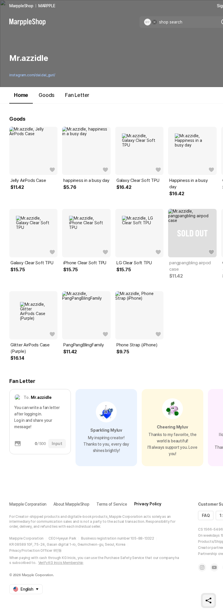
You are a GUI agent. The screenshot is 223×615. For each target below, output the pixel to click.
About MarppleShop (71, 504)
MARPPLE (46, 5)
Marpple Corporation (27, 504)
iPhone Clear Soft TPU (84, 262)
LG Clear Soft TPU (134, 262)
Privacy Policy (147, 504)
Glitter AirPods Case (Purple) (30, 348)
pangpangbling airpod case (190, 266)
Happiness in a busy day (188, 183)
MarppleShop (21, 5)
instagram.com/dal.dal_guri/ (32, 75)
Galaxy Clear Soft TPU (137, 180)
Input (57, 443)
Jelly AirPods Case (28, 180)
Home (21, 95)
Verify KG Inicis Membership (61, 563)
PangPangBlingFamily (83, 345)
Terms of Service (111, 504)
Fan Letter (77, 95)
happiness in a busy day (86, 180)
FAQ (206, 515)
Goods (47, 95)
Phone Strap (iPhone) (136, 345)
